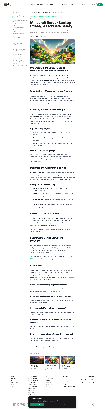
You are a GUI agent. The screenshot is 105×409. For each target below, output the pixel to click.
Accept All (37, 404)
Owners (52, 4)
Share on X (38, 346)
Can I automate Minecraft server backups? (19, 57)
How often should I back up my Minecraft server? (19, 53)
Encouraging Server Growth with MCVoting (18, 44)
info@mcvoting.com (70, 386)
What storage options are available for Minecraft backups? (19, 62)
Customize (67, 404)
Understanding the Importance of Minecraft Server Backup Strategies (18, 16)
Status (12, 384)
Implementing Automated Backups (18, 34)
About (33, 4)
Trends (13, 386)
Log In (100, 4)
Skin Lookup (49, 380)
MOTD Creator (49, 382)
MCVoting (55, 248)
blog (47, 229)
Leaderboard (63, 4)
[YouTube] (92, 380)
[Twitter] (88, 380)
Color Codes (49, 384)
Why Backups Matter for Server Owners (19, 21)
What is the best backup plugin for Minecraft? (19, 50)
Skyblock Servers (32, 386)
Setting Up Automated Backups (18, 38)
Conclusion (15, 47)
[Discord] (81, 380)
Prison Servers (31, 392)
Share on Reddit (48, 346)
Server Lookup (49, 378)
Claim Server (66, 390)
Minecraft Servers (32, 378)
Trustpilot (91, 382)
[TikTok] (85, 380)
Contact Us (65, 388)
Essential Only (52, 404)
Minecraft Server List (33, 380)
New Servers (31, 394)
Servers (39, 4)
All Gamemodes (32, 382)
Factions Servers (32, 388)
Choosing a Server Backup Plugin (18, 24)
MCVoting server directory (38, 259)
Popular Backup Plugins (18, 27)
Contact (71, 4)
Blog (46, 4)
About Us (13, 378)
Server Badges (14, 382)
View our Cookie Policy (59, 401)
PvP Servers (31, 390)
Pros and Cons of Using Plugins (18, 30)
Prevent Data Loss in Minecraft (19, 41)
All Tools (48, 386)
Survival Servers (32, 384)
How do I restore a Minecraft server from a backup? (20, 66)
